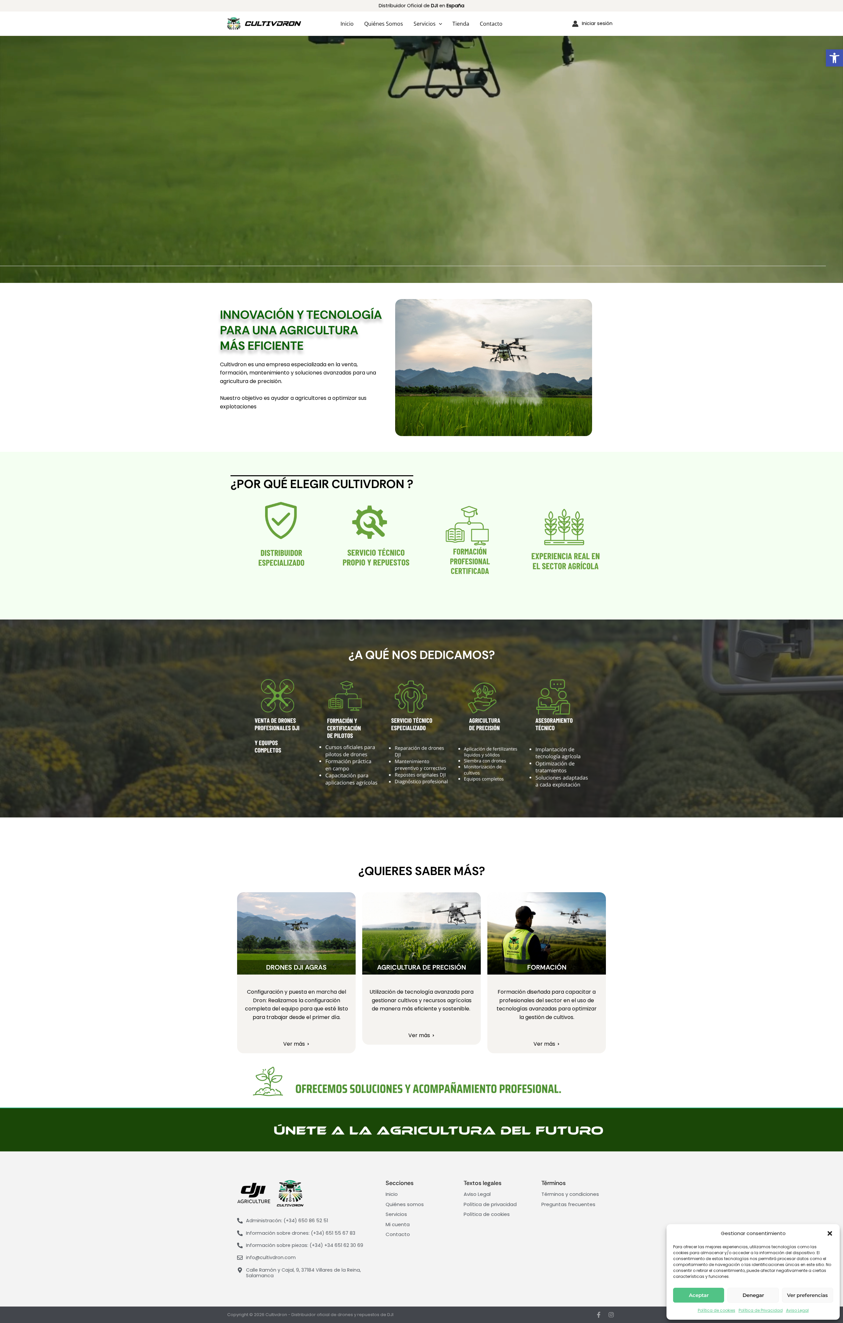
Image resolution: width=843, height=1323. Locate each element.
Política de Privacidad (761, 1310)
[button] (834, 58)
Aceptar (699, 1295)
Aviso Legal (797, 1310)
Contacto (491, 23)
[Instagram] (611, 1314)
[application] (439, 24)
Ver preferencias (807, 1295)
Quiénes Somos (383, 23)
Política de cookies (716, 1310)
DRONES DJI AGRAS (296, 967)
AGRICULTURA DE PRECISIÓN (421, 967)
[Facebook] (598, 1314)
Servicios (425, 23)
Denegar (753, 1295)
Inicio (347, 23)
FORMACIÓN (546, 967)
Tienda (460, 23)
